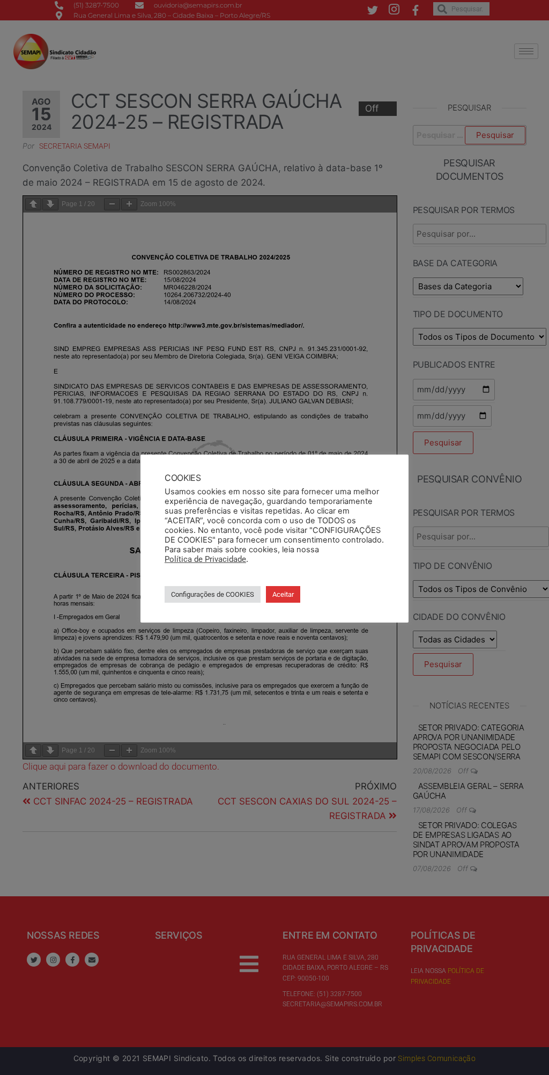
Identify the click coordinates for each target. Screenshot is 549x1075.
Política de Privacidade (205, 559)
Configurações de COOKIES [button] (212, 594)
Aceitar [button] (283, 594)
